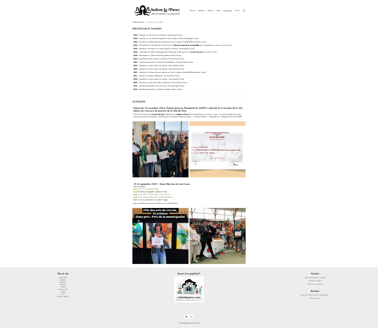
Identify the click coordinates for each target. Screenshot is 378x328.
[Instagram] (191, 317)
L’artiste (63, 287)
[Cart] (243, 10)
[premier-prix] (217, 149)
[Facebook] (186, 317)
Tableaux (63, 280)
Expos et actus (63, 289)
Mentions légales (63, 296)
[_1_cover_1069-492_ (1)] (160, 149)
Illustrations (63, 282)
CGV (63, 294)
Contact (63, 292)
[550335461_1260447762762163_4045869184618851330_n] (160, 236)
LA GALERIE (63, 278)
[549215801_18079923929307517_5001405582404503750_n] (217, 236)
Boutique (63, 285)
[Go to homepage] (157, 10)
